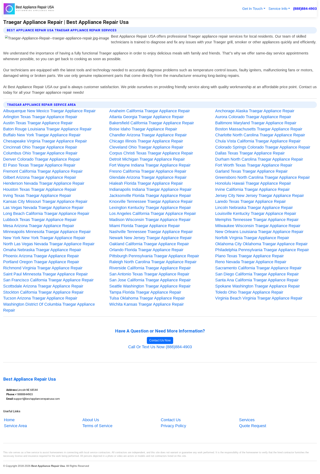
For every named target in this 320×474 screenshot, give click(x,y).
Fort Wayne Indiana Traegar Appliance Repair (150, 165)
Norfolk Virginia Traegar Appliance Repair (252, 237)
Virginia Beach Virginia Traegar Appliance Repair (258, 298)
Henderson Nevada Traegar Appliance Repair (43, 183)
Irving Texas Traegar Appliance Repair (37, 195)
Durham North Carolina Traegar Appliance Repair (259, 159)
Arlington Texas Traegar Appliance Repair (40, 116)
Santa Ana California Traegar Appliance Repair (257, 280)
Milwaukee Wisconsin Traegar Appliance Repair (257, 225)
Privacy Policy (173, 425)
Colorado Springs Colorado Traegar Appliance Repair (262, 147)
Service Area (15, 425)
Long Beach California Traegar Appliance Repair (46, 213)
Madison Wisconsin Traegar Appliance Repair (150, 219)
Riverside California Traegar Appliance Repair (150, 268)
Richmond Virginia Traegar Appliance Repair (42, 268)
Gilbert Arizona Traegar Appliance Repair (39, 177)
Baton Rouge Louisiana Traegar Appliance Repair (47, 129)
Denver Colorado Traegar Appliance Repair (41, 159)
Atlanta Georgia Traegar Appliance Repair (146, 116)
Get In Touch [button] (252, 9)
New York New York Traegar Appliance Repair (44, 237)
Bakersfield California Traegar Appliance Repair (151, 123)
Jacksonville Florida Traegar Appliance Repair (150, 195)
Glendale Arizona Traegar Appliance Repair (147, 177)
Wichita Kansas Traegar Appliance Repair (146, 304)
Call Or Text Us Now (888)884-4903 (160, 347)
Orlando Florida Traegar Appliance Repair (146, 249)
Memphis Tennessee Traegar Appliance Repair (257, 219)
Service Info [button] (278, 9)
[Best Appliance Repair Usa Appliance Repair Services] (29, 8)
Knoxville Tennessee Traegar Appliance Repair (151, 201)
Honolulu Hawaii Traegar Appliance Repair (253, 183)
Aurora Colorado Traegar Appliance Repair (253, 116)
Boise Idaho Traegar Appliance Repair (143, 129)
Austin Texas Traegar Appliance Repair (38, 123)
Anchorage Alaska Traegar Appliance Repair (254, 111)
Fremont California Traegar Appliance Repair (43, 171)
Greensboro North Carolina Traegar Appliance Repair (262, 177)
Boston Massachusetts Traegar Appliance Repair (258, 129)
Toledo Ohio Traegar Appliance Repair (249, 292)
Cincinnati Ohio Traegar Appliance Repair (40, 147)
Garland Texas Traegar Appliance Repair (251, 171)
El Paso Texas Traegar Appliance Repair (39, 165)
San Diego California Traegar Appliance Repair (257, 274)
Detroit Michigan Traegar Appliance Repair (147, 159)
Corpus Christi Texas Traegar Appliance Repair (151, 153)
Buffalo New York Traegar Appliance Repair (42, 135)
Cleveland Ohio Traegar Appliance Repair (146, 147)
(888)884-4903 (305, 9)
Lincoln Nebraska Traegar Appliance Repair (254, 207)
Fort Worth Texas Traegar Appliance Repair (253, 165)
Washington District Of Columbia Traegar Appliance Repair (49, 307)
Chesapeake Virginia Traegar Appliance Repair (45, 141)
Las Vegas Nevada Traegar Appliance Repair (43, 207)
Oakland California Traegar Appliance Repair (149, 244)
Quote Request (252, 425)
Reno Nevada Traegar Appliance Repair (250, 262)
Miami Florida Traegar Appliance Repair (144, 225)
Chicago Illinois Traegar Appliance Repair (146, 141)
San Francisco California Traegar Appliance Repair (48, 280)
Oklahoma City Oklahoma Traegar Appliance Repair (261, 244)
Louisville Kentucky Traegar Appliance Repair (255, 213)
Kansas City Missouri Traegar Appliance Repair (45, 201)
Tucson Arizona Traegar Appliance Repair (40, 298)
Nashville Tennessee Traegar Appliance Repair (151, 231)
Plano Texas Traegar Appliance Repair (249, 256)
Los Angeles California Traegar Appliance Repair (152, 213)
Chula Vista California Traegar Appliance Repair (258, 141)
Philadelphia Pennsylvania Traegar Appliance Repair (262, 249)
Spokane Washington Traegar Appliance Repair (257, 286)
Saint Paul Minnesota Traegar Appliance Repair (45, 274)
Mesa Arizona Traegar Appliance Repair (38, 225)
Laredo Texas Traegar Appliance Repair (250, 201)
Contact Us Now (160, 340)
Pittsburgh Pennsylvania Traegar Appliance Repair (154, 256)
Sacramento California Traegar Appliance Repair (258, 268)
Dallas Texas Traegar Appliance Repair (250, 153)
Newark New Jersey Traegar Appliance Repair (150, 237)
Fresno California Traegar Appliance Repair (147, 171)
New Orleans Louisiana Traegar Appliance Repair (259, 231)
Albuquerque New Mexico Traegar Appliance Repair (49, 111)
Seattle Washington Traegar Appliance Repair (150, 286)
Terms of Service (97, 425)
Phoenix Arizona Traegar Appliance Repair (41, 256)
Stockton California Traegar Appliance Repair (43, 292)
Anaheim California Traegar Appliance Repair (149, 111)
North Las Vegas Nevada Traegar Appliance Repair (48, 244)
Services (247, 420)
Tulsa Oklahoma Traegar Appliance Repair (147, 298)
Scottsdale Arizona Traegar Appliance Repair (43, 286)
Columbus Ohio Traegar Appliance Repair (40, 153)
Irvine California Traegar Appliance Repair (252, 189)
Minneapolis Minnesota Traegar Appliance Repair (47, 231)
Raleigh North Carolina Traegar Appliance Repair (152, 262)
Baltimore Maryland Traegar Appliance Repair (255, 123)
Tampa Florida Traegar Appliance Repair (145, 292)
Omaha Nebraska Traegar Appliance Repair (42, 249)
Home (9, 420)
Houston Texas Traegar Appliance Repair (39, 189)
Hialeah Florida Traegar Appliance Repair (146, 183)
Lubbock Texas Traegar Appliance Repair (39, 219)
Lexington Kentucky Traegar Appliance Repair (150, 207)
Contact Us (171, 420)
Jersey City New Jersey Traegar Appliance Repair (259, 195)
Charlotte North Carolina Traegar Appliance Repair (260, 135)
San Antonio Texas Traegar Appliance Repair (149, 274)
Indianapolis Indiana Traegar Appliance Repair (150, 189)
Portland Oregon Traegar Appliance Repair (41, 262)
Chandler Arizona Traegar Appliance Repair (148, 135)
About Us (90, 420)
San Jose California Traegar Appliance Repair (150, 280)
